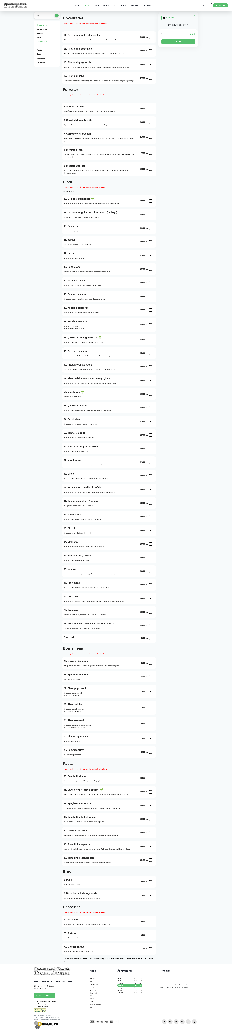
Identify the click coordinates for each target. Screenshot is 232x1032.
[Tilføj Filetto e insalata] (150, 353)
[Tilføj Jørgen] (150, 241)
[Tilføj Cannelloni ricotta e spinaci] (150, 792)
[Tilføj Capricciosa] (150, 421)
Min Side (135, 5)
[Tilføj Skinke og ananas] (150, 738)
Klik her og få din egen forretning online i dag (47, 1019)
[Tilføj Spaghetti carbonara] (150, 805)
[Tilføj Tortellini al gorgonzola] (150, 860)
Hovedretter (42, 29)
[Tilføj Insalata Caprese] (150, 169)
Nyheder (92, 996)
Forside (76, 5)
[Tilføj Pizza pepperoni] (150, 691)
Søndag (129, 993)
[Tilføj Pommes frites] (150, 752)
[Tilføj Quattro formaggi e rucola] (150, 339)
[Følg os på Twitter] (176, 1021)
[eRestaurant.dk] (46, 1025)
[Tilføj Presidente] (150, 584)
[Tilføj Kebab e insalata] (150, 324)
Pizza (39, 38)
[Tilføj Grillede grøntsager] (150, 201)
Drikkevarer (41, 62)
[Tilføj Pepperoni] (150, 228)
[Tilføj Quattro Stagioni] (150, 407)
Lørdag (129, 990)
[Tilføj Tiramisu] (150, 921)
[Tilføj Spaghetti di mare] (150, 778)
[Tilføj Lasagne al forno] (150, 832)
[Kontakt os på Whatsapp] (188, 1021)
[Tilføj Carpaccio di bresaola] (150, 137)
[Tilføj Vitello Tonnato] (150, 108)
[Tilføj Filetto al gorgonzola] (150, 64)
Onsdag (129, 983)
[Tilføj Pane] (150, 881)
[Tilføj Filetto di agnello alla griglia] (150, 37)
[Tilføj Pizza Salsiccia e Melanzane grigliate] (150, 380)
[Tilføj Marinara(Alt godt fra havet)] (150, 448)
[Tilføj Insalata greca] (150, 153)
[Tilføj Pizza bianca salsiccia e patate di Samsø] (150, 625)
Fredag (129, 988)
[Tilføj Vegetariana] (150, 462)
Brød (39, 54)
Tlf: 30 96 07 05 (40, 988)
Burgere (40, 46)
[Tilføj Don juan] (150, 598)
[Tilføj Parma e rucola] (150, 282)
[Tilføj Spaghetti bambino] (150, 676)
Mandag (129, 978)
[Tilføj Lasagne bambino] (150, 663)
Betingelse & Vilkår (96, 1004)
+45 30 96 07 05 (46, 995)
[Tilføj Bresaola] (150, 612)
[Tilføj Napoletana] (150, 269)
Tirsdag (129, 980)
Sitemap (92, 1007)
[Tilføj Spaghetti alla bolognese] (150, 819)
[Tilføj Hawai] (150, 255)
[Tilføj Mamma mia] (150, 516)
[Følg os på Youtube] (194, 1021)
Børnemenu (42, 42)
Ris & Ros (93, 990)
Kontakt (148, 5)
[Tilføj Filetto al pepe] (150, 78)
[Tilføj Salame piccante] (150, 296)
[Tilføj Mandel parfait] (150, 948)
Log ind (205, 5)
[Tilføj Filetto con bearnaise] (150, 50)
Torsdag (130, 985)
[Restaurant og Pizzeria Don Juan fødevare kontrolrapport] (40, 1011)
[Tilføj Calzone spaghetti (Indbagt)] (150, 503)
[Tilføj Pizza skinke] (150, 707)
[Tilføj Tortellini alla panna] (150, 846)
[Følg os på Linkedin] (182, 1021)
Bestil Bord (120, 5)
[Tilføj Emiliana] (150, 544)
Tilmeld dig (220, 5)
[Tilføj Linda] (150, 475)
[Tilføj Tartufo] (150, 935)
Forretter (40, 33)
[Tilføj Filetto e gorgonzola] (150, 557)
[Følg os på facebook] (164, 1021)
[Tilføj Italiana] (150, 571)
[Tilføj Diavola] (150, 530)
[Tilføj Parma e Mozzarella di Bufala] (150, 489)
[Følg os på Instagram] (170, 1021)
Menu (87, 5)
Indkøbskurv (102, 5)
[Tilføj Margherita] (150, 394)
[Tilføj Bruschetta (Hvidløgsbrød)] (150, 895)
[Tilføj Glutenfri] (150, 638)
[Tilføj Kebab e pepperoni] (150, 310)
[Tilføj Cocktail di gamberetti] (150, 122)
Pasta (39, 50)
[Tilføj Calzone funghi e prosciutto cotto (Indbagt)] (150, 214)
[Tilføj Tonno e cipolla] (150, 435)
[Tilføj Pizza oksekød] (150, 723)
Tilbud (92, 987)
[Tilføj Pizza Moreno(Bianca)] (150, 366)
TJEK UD (178, 42)
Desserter (41, 58)
